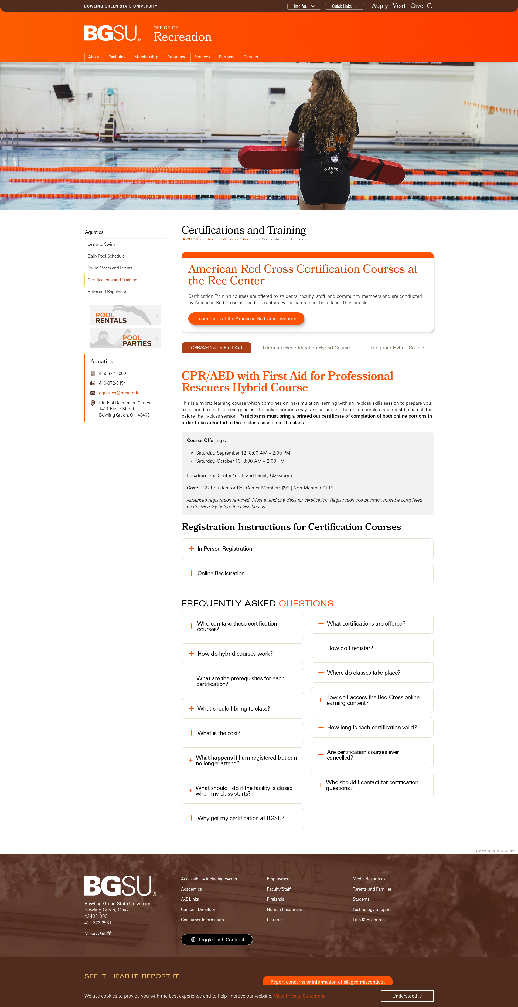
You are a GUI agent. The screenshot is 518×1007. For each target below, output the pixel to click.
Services (202, 57)
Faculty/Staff (279, 889)
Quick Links (342, 6)
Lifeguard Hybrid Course (397, 347)
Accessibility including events (209, 878)
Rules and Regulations (108, 291)
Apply (380, 6)
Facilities (116, 57)
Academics (191, 889)
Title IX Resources (370, 919)
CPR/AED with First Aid (216, 347)
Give (416, 6)
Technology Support (372, 909)
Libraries (275, 919)
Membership (146, 57)
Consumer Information (202, 919)
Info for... (301, 6)
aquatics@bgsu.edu (119, 393)
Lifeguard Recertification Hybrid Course (306, 347)
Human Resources (284, 909)
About (94, 57)
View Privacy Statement (299, 996)
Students (361, 899)
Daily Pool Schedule (106, 256)
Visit (399, 6)
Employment (279, 878)
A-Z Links (190, 899)
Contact (251, 57)
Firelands (275, 899)
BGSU (187, 239)
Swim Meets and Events (110, 268)
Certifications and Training (112, 279)
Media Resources (369, 878)
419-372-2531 (97, 922)
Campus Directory (198, 909)
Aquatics (250, 239)
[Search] (429, 6)
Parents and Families (372, 889)
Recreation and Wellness (217, 239)
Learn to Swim (101, 244)
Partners (226, 57)
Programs (176, 57)
